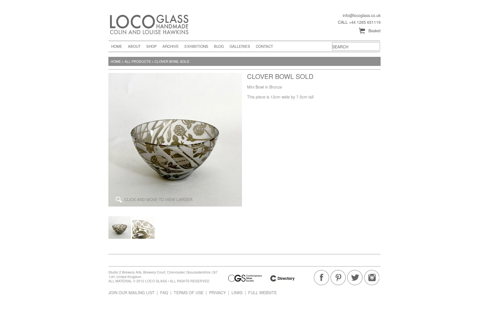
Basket (369, 31)
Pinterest (338, 277)
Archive (170, 46)
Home (116, 46)
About (134, 46)
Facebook (321, 277)
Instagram (371, 277)
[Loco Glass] (159, 23)
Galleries (240, 46)
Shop (151, 46)
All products (138, 61)
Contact (264, 46)
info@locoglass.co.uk (362, 15)
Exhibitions (196, 46)
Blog (219, 46)
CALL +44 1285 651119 (359, 22)
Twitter (355, 277)
